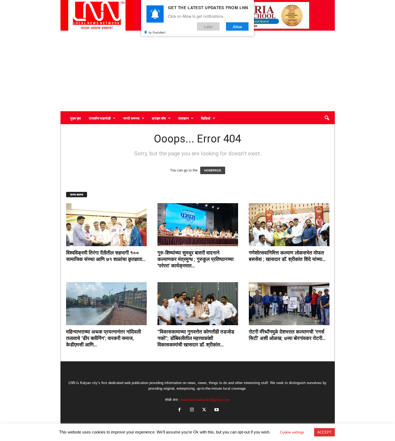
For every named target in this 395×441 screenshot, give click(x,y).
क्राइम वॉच (159, 118)
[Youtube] (216, 410)
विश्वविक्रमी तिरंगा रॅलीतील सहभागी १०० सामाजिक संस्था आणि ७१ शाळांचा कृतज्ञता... (105, 256)
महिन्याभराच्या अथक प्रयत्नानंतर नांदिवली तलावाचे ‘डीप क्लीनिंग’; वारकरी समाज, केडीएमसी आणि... (103, 338)
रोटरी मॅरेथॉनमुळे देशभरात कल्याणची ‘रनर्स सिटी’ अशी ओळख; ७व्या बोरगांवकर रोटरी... (287, 335)
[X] (204, 410)
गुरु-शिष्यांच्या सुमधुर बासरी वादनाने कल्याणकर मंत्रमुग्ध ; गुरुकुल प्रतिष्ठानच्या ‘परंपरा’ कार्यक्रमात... (195, 259)
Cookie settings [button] (292, 432)
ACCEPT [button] (324, 432)
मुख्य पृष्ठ (75, 118)
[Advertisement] (197, 71)
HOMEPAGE (212, 170)
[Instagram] (192, 410)
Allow (237, 26)
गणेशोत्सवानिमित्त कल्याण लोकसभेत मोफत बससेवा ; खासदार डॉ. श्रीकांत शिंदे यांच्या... (287, 256)
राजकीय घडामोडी (100, 118)
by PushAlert (157, 32)
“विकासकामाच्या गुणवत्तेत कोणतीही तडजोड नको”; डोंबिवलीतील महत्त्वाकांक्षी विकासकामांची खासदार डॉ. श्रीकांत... (195, 338)
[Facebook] (179, 410)
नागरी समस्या (131, 118)
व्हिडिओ (205, 118)
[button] (327, 118)
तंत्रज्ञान (183, 118)
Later (208, 26)
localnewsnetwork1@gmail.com (205, 400)
